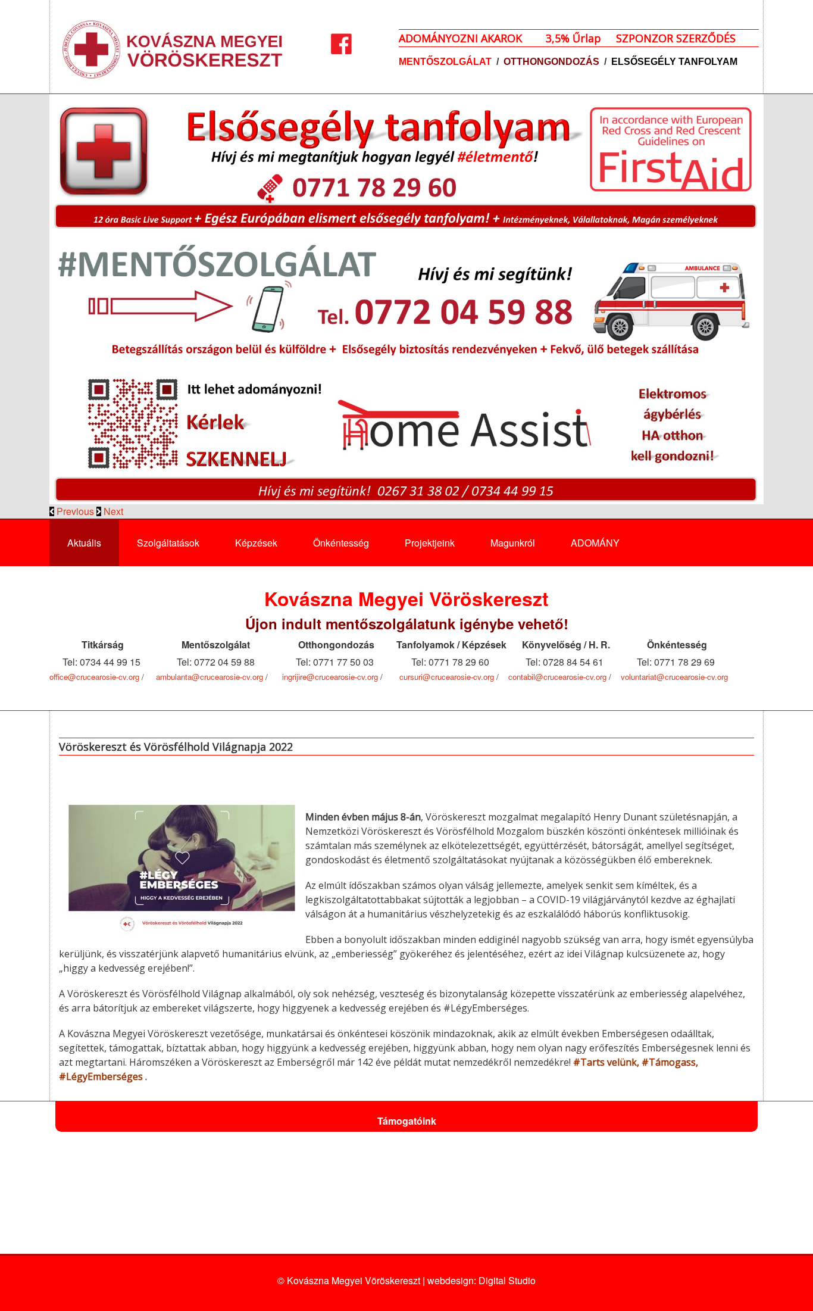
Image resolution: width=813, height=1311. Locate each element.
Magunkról (512, 543)
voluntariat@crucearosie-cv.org (674, 676)
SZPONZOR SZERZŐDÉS (676, 38)
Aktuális (84, 543)
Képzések (256, 543)
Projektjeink (430, 543)
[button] (72, 511)
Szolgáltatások (168, 543)
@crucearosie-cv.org (458, 676)
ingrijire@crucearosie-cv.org (330, 676)
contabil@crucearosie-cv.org (557, 676)
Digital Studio (507, 1280)
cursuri (411, 676)
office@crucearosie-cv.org (94, 676)
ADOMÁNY (595, 543)
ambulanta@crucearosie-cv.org (209, 676)
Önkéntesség (341, 543)
